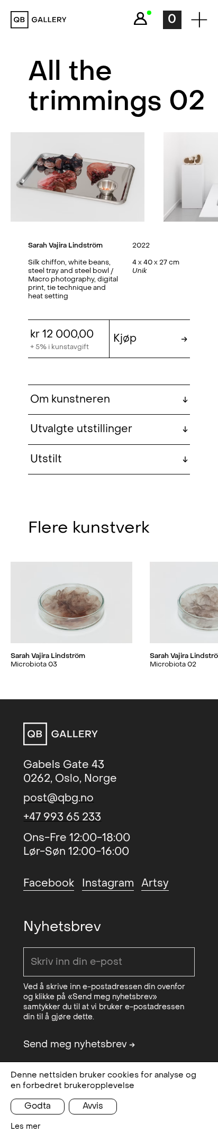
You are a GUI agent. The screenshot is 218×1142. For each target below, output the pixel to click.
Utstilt (109, 459)
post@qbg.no (58, 798)
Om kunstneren (109, 399)
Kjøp (150, 338)
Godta (37, 1105)
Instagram (108, 883)
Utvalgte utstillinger (109, 429)
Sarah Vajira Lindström (65, 245)
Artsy (155, 883)
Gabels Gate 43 (63, 765)
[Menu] (199, 20)
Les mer (26, 1126)
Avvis (93, 1105)
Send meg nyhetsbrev (79, 1044)
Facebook (48, 883)
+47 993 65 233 (62, 817)
